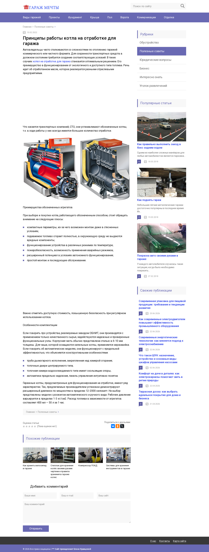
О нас (153, 541)
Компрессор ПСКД (87, 465)
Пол (109, 17)
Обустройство (149, 42)
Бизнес (144, 68)
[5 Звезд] (35, 426)
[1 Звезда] (24, 426)
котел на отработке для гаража (52, 61)
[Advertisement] (77, 102)
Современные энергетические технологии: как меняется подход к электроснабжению (161, 341)
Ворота (124, 17)
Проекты (54, 17)
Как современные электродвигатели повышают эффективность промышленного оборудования (162, 323)
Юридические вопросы (155, 59)
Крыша (94, 17)
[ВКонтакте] (113, 426)
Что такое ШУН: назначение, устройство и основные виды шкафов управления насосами (158, 359)
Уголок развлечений (153, 85)
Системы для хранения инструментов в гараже (118, 467)
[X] (122, 426)
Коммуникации (146, 17)
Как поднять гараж (149, 200)
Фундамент (75, 17)
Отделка (169, 17)
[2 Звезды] (27, 426)
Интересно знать (151, 77)
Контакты (164, 541)
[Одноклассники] (118, 426)
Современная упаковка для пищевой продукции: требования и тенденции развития (162, 305)
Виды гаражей (32, 17)
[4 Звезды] (32, 426)
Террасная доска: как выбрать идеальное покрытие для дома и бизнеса (160, 395)
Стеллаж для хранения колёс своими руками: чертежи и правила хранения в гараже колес (62, 471)
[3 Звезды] (29, 426)
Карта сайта (179, 541)
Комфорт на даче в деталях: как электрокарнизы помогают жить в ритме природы (161, 377)
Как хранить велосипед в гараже (34, 467)
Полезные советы (152, 51)
